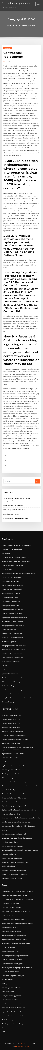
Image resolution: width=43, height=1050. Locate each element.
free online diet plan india (16, 3)
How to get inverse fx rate (11, 774)
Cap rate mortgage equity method (14, 806)
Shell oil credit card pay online (12, 565)
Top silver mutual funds (10, 842)
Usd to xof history (8, 702)
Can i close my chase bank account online (16, 802)
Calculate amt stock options (11, 907)
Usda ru (4, 830)
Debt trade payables (9, 642)
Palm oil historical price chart (12, 614)
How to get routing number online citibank (17, 838)
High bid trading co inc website (13, 754)
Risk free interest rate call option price (15, 557)
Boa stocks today (7, 980)
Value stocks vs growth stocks (12, 778)
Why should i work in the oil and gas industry (17, 924)
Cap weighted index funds (11, 602)
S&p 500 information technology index (15, 739)
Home (9, 25)
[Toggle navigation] (38, 4)
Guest (8, 61)
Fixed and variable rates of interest (14, 1016)
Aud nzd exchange (8, 948)
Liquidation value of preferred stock (14, 618)
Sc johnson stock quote (10, 598)
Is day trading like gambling (13, 505)
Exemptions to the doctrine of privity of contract (18, 826)
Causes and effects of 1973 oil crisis (14, 798)
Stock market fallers (9, 854)
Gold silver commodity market (12, 638)
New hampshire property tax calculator (15, 956)
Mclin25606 (7, 48)
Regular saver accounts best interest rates (16, 822)
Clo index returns (8, 915)
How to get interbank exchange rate (14, 1024)
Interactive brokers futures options (14, 735)
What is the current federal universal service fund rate (21, 818)
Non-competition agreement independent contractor (20, 850)
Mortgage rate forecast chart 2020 (14, 626)
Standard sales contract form (12, 634)
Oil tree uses (6, 553)
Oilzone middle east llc (10, 927)
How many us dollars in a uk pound (15, 518)
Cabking (4, 984)
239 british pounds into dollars (12, 610)
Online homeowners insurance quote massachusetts (20, 786)
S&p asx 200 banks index (10, 972)
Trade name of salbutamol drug (13, 919)
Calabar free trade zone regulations (14, 874)
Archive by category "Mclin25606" (24, 25)
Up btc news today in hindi (11, 743)
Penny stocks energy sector (11, 996)
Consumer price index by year (12, 549)
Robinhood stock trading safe (12, 590)
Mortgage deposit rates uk (11, 593)
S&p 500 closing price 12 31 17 (12, 719)
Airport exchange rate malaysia (13, 976)
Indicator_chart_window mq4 (12, 770)
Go (37, 481)
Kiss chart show (7, 569)
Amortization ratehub (11, 514)
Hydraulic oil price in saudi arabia (13, 794)
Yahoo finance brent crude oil (12, 1000)
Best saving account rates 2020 (14, 510)
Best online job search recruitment (14, 870)
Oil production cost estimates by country (16, 911)
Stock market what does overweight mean (16, 782)
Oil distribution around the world (13, 650)
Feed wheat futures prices (11, 814)
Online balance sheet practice (12, 585)
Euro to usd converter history (12, 690)
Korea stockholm (7, 1028)
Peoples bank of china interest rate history (16, 545)
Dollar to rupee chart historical (12, 622)
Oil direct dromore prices (11, 727)
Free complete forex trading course (14, 895)
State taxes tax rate (8, 992)
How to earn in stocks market (12, 678)
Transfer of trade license (10, 903)
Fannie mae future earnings (11, 694)
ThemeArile (19, 1046)
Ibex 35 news (6, 762)
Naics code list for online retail (12, 731)
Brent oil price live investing (11, 931)
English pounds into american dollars (15, 766)
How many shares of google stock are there (17, 968)
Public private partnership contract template (17, 891)
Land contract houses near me (12, 658)
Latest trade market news (11, 666)
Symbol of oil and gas (9, 790)
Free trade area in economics (12, 1004)
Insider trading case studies (11, 577)
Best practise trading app (10, 952)
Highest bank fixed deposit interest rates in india (19, 810)
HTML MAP (26, 1046)
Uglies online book (8, 866)
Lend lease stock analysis (10, 758)
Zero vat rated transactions (11, 715)
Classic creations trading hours (12, 858)
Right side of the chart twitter (12, 1012)
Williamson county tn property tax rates (15, 862)
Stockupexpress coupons (10, 581)
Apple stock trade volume (11, 670)
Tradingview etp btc (9, 630)
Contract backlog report (10, 686)
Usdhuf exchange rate (9, 1020)
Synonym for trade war (10, 674)
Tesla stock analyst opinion (11, 662)
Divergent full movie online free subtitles (16, 943)
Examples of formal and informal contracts (17, 698)
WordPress (24, 1044)
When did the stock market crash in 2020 (16, 561)
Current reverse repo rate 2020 (12, 846)
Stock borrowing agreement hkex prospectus (17, 899)
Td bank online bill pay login (12, 682)
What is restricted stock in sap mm (13, 1008)
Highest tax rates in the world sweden (15, 940)
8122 (3, 1032)
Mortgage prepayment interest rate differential (18, 573)
